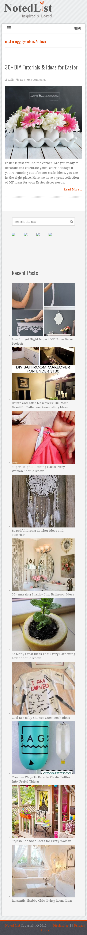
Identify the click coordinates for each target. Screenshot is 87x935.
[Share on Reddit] (54, 238)
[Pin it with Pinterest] (17, 238)
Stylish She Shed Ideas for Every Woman (41, 841)
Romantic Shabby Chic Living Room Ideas (42, 900)
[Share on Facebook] (29, 238)
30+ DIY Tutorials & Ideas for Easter (41, 67)
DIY (22, 79)
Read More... (73, 189)
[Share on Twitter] (41, 238)
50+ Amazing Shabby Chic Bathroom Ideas (43, 594)
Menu (77, 28)
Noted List (12, 925)
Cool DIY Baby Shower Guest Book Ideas (41, 717)
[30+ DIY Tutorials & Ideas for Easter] (43, 123)
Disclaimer (61, 925)
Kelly (11, 79)
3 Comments (38, 79)
